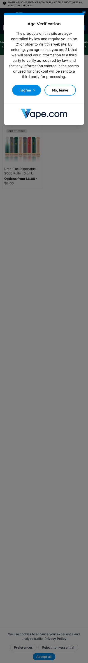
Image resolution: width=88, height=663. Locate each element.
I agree (25, 90)
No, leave (60, 90)
